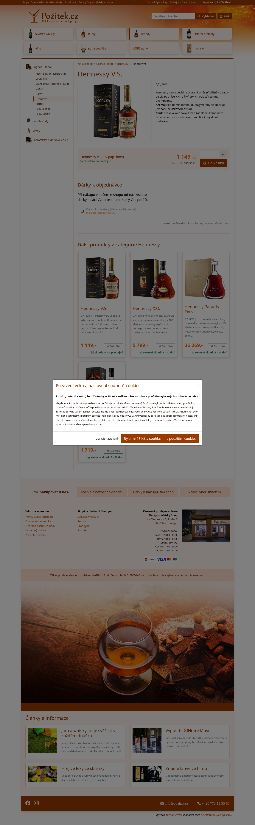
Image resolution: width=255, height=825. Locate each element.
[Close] (197, 385)
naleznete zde (94, 424)
